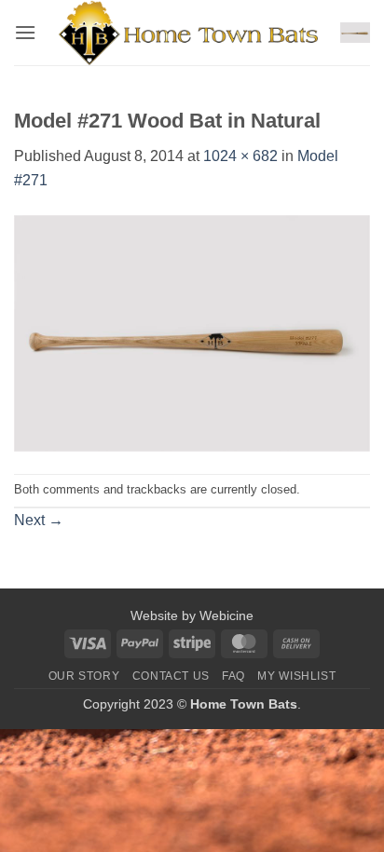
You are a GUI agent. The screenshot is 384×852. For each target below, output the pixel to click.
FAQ (233, 676)
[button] (25, 32)
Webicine (226, 615)
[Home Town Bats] (188, 32)
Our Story (84, 676)
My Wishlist (296, 676)
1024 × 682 (240, 156)
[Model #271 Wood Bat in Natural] (192, 332)
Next (38, 520)
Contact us (171, 676)
